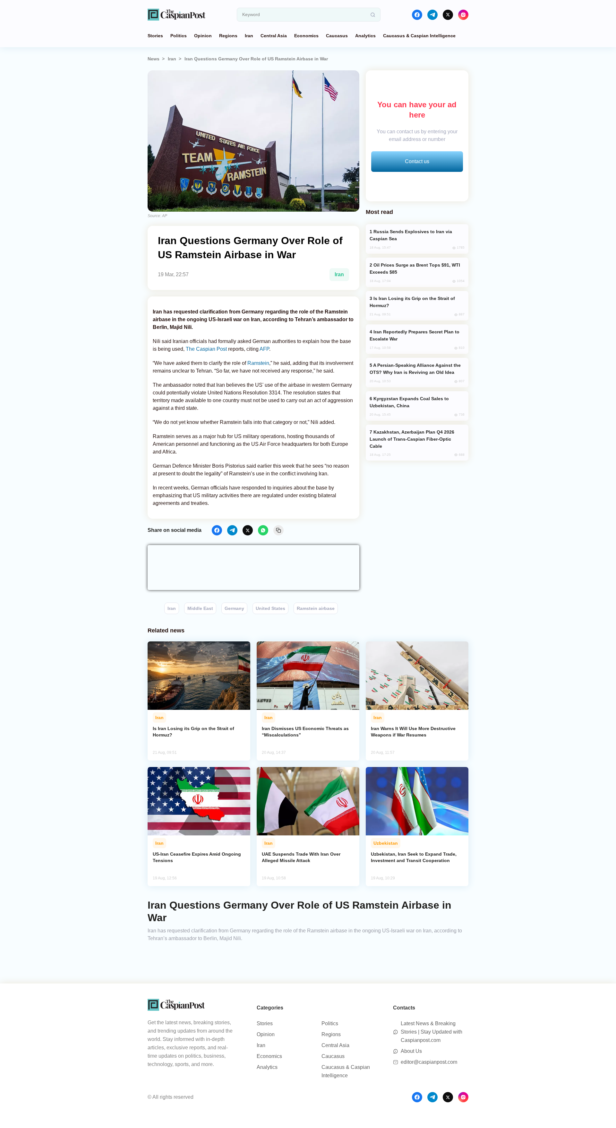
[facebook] (417, 15)
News (153, 58)
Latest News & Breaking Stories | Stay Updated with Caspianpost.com (431, 1032)
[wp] (263, 530)
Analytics (365, 35)
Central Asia (274, 35)
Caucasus (337, 35)
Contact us (417, 161)
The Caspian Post (206, 349)
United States (270, 608)
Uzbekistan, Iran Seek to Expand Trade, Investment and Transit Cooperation (414, 857)
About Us (411, 1051)
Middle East (200, 608)
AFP (264, 349)
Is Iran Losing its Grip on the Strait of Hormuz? (193, 731)
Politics (178, 35)
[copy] (278, 530)
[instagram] (463, 15)
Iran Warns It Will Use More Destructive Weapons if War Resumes (413, 731)
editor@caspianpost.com (429, 1062)
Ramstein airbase (316, 608)
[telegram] (432, 15)
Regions (228, 35)
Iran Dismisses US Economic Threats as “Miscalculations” (305, 731)
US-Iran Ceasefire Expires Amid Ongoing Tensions (197, 857)
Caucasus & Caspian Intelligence (419, 35)
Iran (249, 35)
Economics (306, 35)
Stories (155, 35)
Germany (234, 608)
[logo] (176, 15)
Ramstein (258, 363)
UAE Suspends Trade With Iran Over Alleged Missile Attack (301, 857)
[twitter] (448, 15)
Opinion (203, 35)
